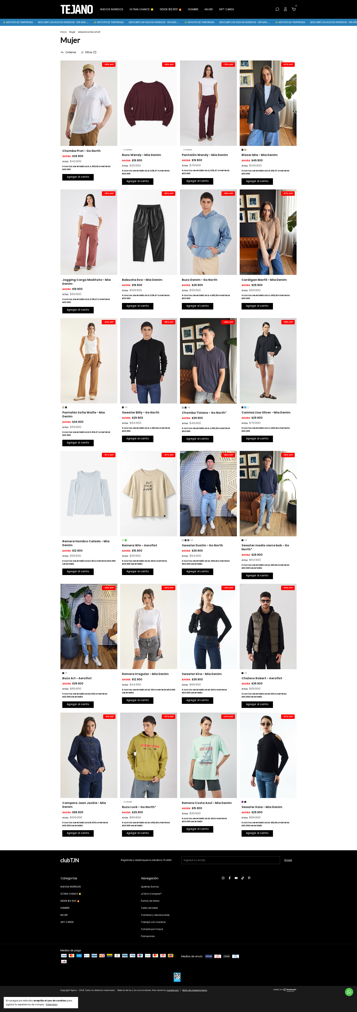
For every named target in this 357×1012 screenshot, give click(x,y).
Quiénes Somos (150, 886)
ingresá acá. (173, 990)
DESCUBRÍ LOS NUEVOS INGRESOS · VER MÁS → (104, 22)
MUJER (209, 9)
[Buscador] (277, 9)
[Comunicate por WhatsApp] (349, 992)
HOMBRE (193, 9)
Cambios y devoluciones (155, 915)
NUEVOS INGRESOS (111, 9)
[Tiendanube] (285, 991)
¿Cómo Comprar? (151, 893)
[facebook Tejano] (229, 878)
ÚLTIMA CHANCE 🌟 (142, 9)
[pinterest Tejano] (249, 878)
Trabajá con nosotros (153, 922)
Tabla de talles (149, 907)
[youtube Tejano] (236, 878)
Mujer (72, 31)
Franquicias (148, 936)
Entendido (51, 1004)
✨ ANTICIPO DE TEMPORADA (59, 22)
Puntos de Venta (150, 900)
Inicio (63, 31)
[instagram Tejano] (223, 878)
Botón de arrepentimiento (194, 990)
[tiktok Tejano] (242, 878)
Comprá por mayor (152, 929)
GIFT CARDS (226, 9)
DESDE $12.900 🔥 (171, 9)
